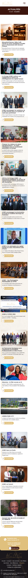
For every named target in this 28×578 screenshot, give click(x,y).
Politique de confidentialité (14, 567)
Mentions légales (17, 565)
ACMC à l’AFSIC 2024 (8, 314)
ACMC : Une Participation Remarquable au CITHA (10, 281)
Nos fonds (6, 563)
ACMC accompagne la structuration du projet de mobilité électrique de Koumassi (13, 214)
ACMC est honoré (7, 484)
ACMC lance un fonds (9, 450)
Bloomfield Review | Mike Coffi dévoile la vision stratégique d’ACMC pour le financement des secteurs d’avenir (13, 44)
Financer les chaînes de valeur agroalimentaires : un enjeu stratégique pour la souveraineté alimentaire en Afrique (12, 146)
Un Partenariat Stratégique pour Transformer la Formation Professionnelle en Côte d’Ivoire (12, 349)
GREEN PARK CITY (8, 416)
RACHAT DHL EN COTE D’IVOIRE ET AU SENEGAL (13, 518)
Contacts (9, 565)
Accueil (3, 561)
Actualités (21, 563)
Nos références (14, 563)
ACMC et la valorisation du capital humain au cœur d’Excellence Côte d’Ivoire (13, 247)
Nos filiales (23, 561)
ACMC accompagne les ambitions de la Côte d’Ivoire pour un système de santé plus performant (13, 112)
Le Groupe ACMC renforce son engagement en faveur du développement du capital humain (12, 78)
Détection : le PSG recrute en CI (12, 382)
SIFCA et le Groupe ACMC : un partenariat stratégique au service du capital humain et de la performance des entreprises (13, 180)
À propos (9, 561)
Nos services (16, 561)
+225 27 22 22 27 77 (13, 540)
